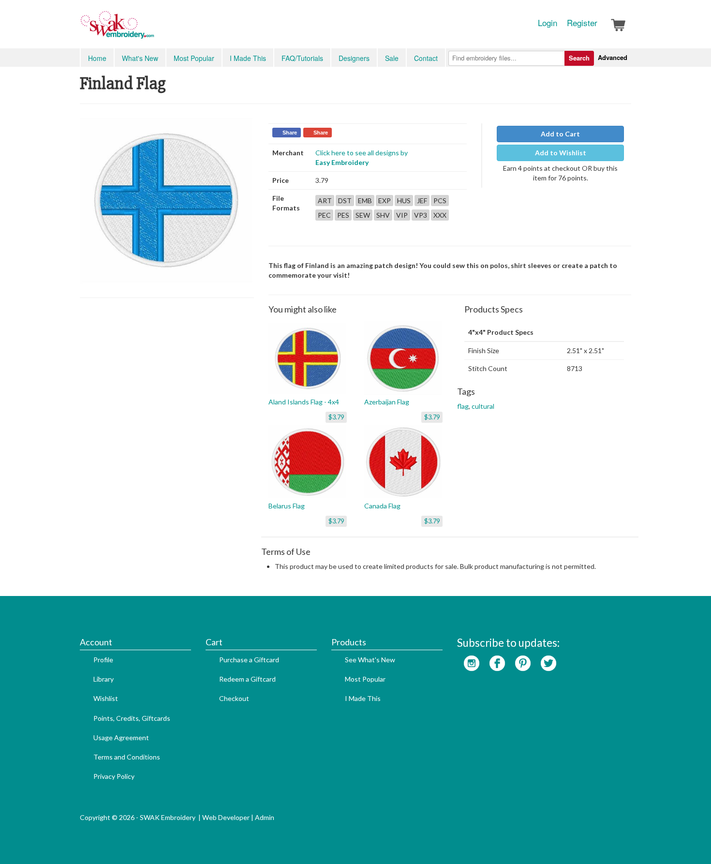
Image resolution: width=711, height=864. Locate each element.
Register (582, 23)
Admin (264, 817)
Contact (426, 58)
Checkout (234, 698)
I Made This (248, 58)
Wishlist (105, 698)
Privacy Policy (113, 776)
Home (97, 58)
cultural (483, 406)
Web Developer (226, 817)
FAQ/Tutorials (302, 58)
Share (289, 132)
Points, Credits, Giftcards (131, 718)
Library (103, 679)
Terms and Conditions (126, 757)
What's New (140, 58)
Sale (392, 58)
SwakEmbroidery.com (152, 29)
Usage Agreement (121, 737)
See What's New (370, 659)
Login (547, 23)
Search (579, 57)
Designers (354, 58)
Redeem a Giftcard (247, 679)
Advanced (612, 57)
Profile (103, 659)
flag (463, 406)
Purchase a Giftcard (249, 659)
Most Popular (194, 58)
